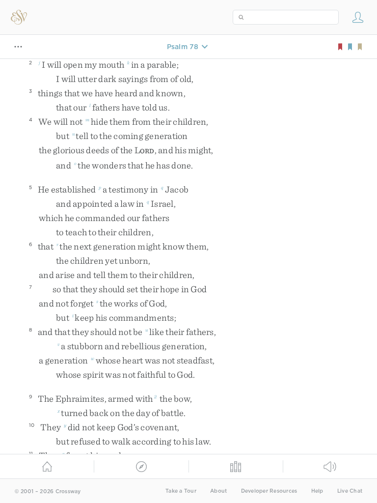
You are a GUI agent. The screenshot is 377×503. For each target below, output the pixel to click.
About (218, 491)
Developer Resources (269, 491)
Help (317, 491)
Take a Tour (180, 491)
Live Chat (349, 491)
